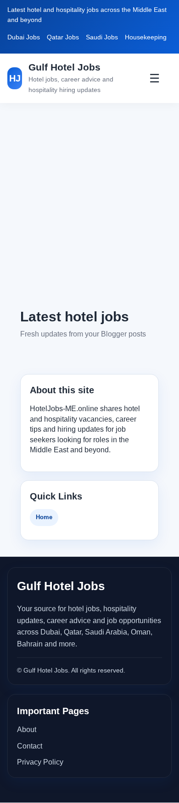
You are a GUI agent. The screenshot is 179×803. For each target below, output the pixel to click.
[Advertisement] (89, 205)
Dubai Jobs (23, 37)
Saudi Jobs (102, 37)
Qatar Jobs (63, 37)
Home (44, 517)
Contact (29, 746)
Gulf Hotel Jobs (64, 67)
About (26, 729)
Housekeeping (146, 37)
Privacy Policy (40, 762)
